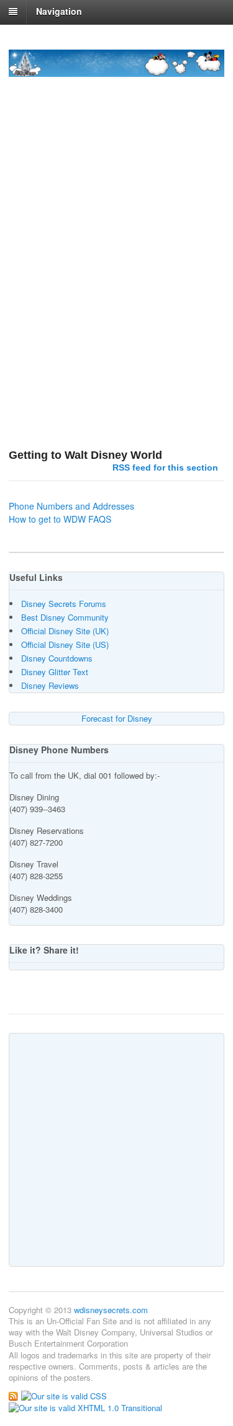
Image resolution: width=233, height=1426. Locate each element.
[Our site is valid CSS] (64, 1395)
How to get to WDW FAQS (60, 519)
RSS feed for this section (165, 467)
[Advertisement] (116, 304)
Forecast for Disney (116, 718)
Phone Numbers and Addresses (71, 506)
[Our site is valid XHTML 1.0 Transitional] (85, 1407)
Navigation (59, 11)
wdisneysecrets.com (111, 1310)
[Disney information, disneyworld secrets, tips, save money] (116, 70)
